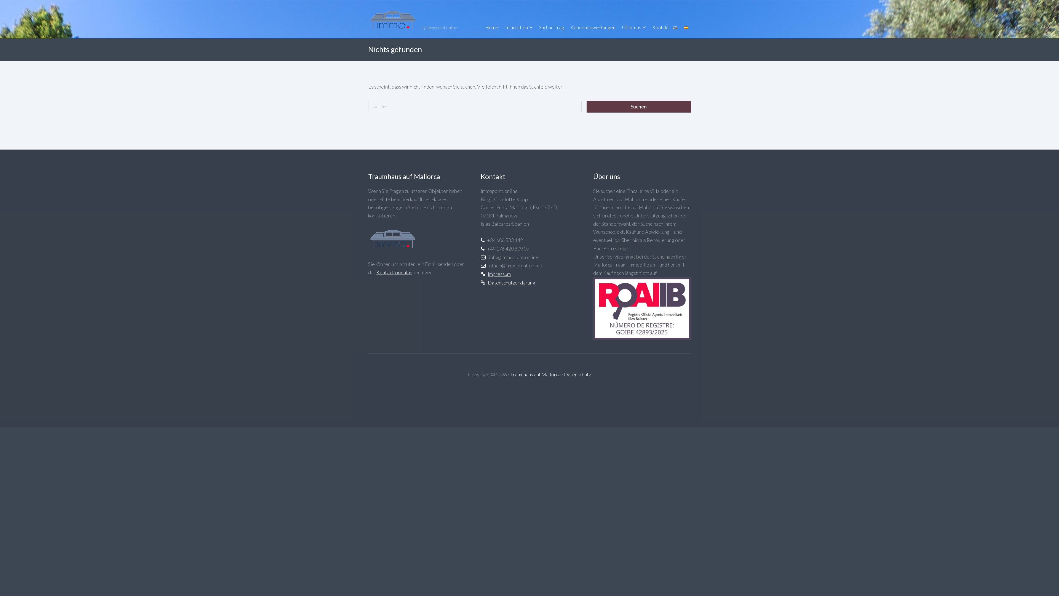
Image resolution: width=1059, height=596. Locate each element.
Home (491, 27)
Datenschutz (577, 374)
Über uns (631, 27)
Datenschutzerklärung (511, 283)
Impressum (499, 274)
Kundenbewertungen (593, 27)
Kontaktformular (394, 272)
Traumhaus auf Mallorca (535, 374)
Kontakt (660, 27)
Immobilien (516, 27)
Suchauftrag (551, 27)
